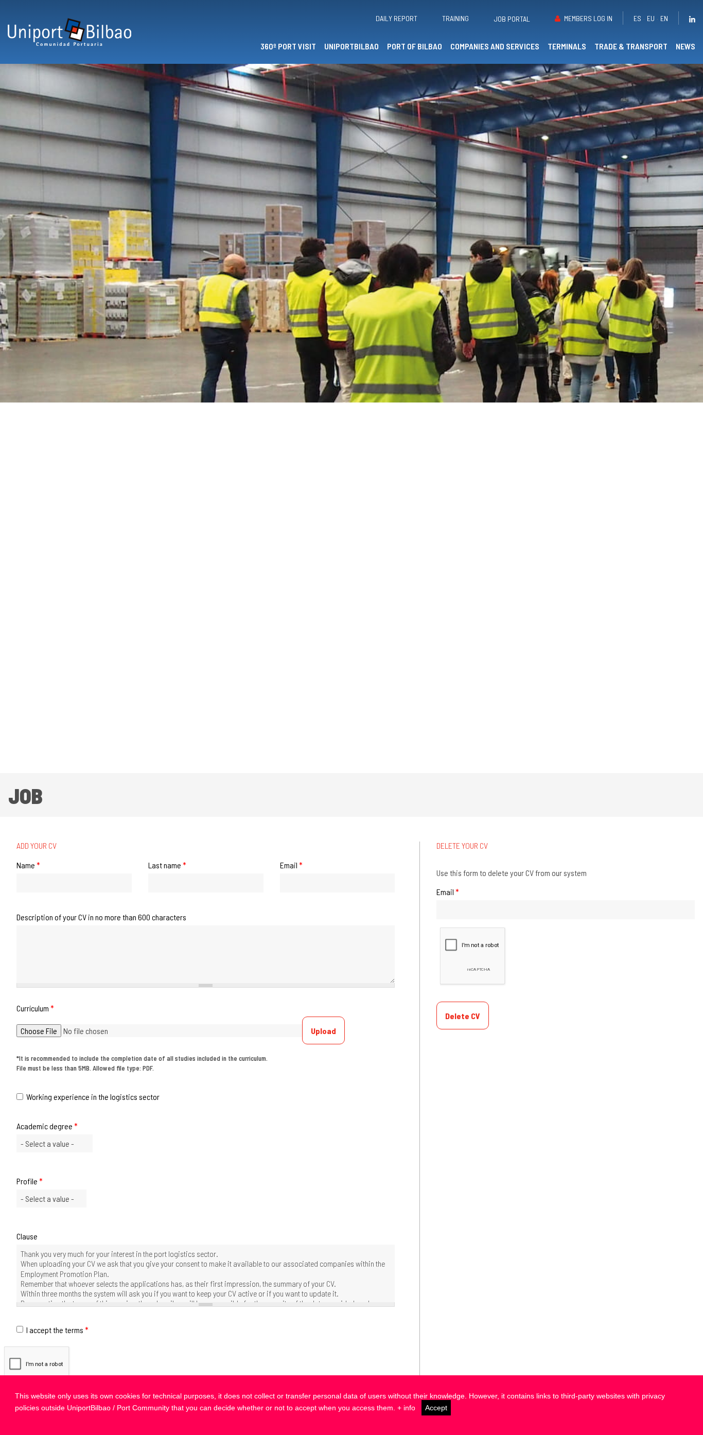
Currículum (35, 1008)
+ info (406, 1408)
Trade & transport (630, 46)
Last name (167, 865)
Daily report (396, 18)
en (664, 18)
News (685, 46)
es (637, 18)
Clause (27, 1236)
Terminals (567, 46)
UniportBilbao (351, 46)
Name (28, 865)
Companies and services (494, 46)
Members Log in (588, 18)
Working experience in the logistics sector (93, 1097)
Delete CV (462, 1016)
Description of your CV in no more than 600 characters (101, 917)
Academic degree (47, 1126)
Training (455, 18)
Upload (323, 1031)
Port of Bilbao (414, 46)
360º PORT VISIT (288, 46)
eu (651, 18)
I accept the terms (57, 1330)
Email (291, 865)
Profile (29, 1181)
